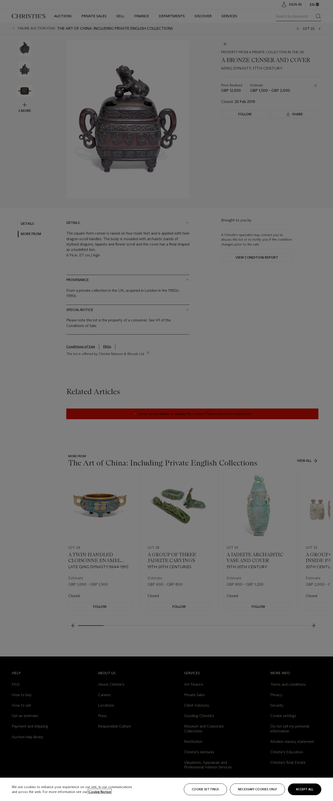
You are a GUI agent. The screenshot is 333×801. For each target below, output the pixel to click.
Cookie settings (205, 789)
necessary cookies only (257, 789)
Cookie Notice (99, 792)
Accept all (304, 789)
